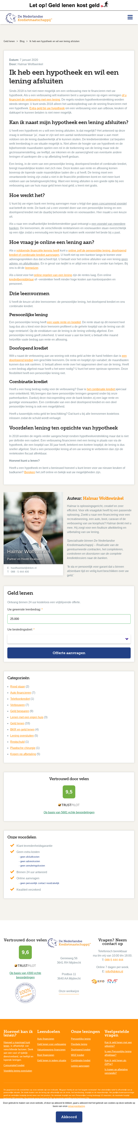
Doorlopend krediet (80, 1049)
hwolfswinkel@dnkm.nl (23, 567)
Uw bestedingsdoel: (20, 629)
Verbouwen (17, 704)
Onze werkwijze (69, 991)
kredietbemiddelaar (21, 279)
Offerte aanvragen (69, 653)
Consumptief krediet (14, 1065)
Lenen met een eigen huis (26, 717)
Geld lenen (17, 723)
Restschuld (17, 741)
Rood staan (17, 686)
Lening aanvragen (80, 1066)
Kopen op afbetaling (23, 754)
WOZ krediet (77, 1055)
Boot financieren (45, 1055)
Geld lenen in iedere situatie (51, 1060)
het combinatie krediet (101, 389)
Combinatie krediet (80, 1060)
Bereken (29, 472)
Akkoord (69, 1117)
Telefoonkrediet (20, 698)
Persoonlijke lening (81, 1038)
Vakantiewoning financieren (51, 1049)
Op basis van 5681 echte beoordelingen (69, 812)
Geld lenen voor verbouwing (51, 1044)
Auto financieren (20, 692)
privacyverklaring (76, 1106)
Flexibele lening (79, 1044)
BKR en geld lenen (22, 729)
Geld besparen (19, 711)
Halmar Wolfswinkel (103, 498)
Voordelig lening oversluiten (18, 1070)
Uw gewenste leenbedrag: (25, 609)
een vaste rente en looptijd (64, 322)
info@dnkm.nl (114, 971)
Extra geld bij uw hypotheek (47, 108)
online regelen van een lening (53, 275)
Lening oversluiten (22, 735)
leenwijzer (31, 267)
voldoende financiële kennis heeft (37, 250)
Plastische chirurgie (22, 747)
